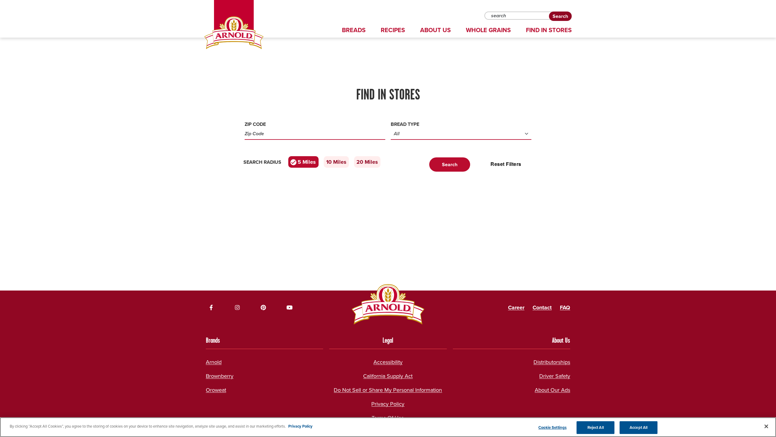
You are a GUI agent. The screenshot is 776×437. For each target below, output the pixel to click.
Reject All (595, 427)
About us (435, 30)
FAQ (565, 307)
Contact (542, 307)
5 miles (307, 162)
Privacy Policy (387, 404)
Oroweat (216, 390)
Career (516, 307)
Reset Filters (505, 163)
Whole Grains (488, 30)
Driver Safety (554, 376)
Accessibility (388, 362)
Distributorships (552, 362)
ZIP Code (255, 124)
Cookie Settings (552, 427)
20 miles (367, 162)
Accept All (638, 427)
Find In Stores (549, 30)
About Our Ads (552, 390)
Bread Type (405, 124)
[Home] (233, 32)
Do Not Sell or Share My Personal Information (388, 390)
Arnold (214, 362)
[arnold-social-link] (211, 307)
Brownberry (219, 376)
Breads (354, 30)
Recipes (393, 30)
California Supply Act (388, 376)
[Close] (766, 426)
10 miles (336, 162)
